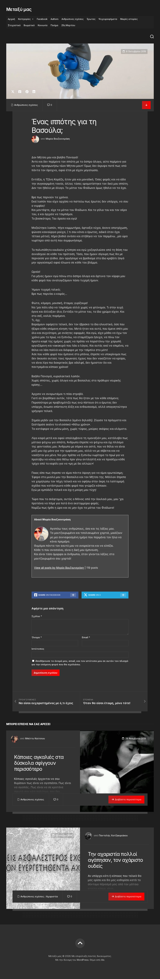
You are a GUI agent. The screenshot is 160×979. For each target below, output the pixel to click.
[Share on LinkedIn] (33, 91)
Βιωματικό (29, 25)
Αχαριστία (52, 896)
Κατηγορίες (24, 19)
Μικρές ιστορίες (129, 19)
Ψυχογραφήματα (108, 19)
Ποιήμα (54, 25)
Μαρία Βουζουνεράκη (58, 138)
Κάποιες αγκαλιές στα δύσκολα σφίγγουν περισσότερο (38, 763)
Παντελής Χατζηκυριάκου (113, 835)
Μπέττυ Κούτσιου (35, 738)
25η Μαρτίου (68, 25)
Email (86, 637)
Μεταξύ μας (18, 9)
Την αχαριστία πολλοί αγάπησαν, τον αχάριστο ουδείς (115, 860)
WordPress (83, 959)
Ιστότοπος (38, 648)
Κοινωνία (43, 25)
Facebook (42, 19)
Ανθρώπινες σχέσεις (73, 19)
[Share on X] (13, 91)
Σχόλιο (37, 616)
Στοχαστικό (14, 25)
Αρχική (11, 19)
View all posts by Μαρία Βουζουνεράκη (59, 567)
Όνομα (37, 637)
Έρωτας (91, 19)
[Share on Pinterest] (26, 91)
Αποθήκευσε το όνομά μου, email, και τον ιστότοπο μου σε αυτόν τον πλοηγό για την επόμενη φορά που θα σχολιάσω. (80, 662)
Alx (102, 959)
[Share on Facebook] (19, 91)
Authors (54, 19)
